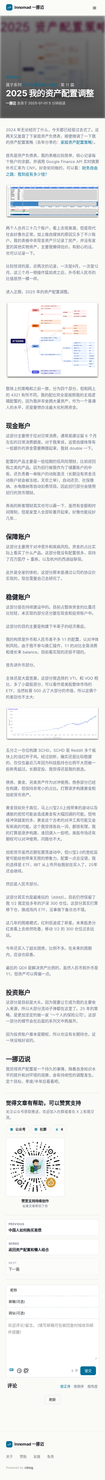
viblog (28, 1467)
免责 (50, 1456)
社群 (41, 1129)
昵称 (13, 1290)
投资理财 (12, 77)
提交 (88, 1371)
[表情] (19, 1371)
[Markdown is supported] (12, 1371)
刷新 (52, 1400)
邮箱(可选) (17, 1302)
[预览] (26, 1371)
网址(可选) (17, 1313)
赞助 (23, 1456)
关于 (9, 1456)
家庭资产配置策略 (76, 142)
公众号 (18, 1129)
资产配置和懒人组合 (39, 84)
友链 (36, 1456)
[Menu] (94, 7)
